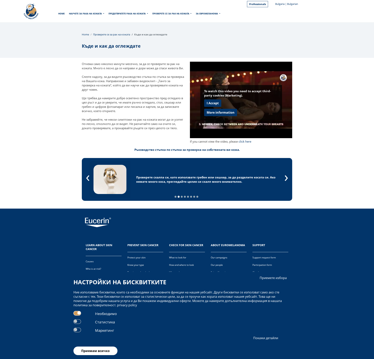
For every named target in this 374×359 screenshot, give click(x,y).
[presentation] (88, 176)
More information (221, 112)
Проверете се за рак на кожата (170, 13)
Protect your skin (136, 257)
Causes (90, 261)
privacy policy (127, 305)
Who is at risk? (93, 268)
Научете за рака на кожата (85, 13)
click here (245, 141)
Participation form (262, 265)
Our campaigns (219, 257)
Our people (217, 265)
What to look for (177, 257)
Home (61, 13)
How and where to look (181, 265)
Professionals (257, 4)
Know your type (135, 265)
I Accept (213, 103)
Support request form (264, 257)
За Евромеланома (207, 13)
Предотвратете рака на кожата (127, 13)
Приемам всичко (95, 351)
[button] (175, 197)
